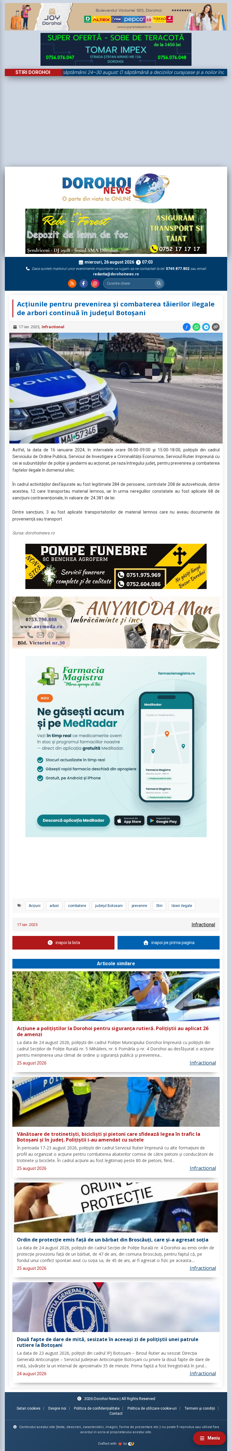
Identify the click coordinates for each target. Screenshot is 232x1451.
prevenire (139, 906)
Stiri (159, 906)
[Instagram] (95, 283)
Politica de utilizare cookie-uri (152, 1408)
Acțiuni (34, 906)
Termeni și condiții (200, 1408)
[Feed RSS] (72, 283)
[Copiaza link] (216, 327)
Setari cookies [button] (28, 1408)
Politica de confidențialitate (97, 1408)
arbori (54, 906)
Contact (116, 1413)
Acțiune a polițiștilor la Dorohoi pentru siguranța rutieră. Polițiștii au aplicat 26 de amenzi (112, 1031)
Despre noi (57, 1408)
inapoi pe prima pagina (173, 942)
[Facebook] (83, 283)
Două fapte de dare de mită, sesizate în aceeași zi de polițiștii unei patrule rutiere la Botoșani (107, 1342)
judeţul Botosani (109, 906)
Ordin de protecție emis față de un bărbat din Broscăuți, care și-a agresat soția (112, 1240)
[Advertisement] (116, 121)
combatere (77, 906)
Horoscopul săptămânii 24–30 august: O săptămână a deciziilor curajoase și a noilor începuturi (112, 72)
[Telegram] (206, 327)
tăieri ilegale (182, 906)
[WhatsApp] (196, 327)
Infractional (53, 327)
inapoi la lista (68, 942)
